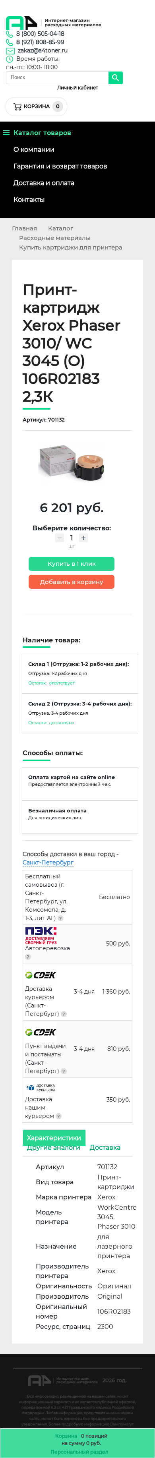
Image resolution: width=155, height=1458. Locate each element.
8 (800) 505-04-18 (40, 33)
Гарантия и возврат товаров (60, 166)
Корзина (66, 1436)
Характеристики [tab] (54, 1137)
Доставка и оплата (44, 183)
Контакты (29, 199)
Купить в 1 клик (72, 563)
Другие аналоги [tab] (53, 1147)
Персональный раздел (79, 1452)
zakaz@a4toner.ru (43, 50)
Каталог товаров (40, 133)
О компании (34, 149)
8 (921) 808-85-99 (40, 42)
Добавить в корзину (71, 582)
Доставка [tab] (105, 1147)
